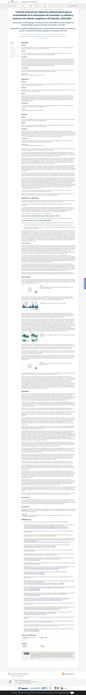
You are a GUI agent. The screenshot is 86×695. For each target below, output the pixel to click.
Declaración (13, 53)
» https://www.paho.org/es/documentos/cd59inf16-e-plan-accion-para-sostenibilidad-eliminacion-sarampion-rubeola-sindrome (46, 528)
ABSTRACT (12, 43)
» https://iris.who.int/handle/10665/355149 (31, 631)
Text (11, 46)
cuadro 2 (28, 359)
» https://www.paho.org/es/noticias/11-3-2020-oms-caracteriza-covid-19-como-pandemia (40, 547)
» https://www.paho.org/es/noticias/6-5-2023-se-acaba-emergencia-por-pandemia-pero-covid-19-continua (43, 600)
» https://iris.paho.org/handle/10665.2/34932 (32, 595)
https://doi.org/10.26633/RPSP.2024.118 (51, 9)
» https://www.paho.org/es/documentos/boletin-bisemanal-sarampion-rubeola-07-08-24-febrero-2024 (42, 609)
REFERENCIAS (13, 54)
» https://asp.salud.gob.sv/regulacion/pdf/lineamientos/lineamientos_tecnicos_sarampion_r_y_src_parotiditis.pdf (44, 584)
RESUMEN (12, 42)
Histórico (11, 57)
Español (72, 1)
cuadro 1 (37, 283)
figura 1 (61, 299)
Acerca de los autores (43, 38)
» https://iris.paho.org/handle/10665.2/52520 (32, 560)
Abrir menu (9, 2)
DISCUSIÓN (13, 50)
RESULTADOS (13, 49)
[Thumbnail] (29, 305)
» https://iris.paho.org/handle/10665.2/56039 (32, 590)
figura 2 (66, 330)
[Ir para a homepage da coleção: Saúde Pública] (12, 1)
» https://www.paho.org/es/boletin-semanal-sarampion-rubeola (35, 614)
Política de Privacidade (64, 692)
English (77, 1)
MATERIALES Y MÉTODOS (15, 47)
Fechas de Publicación (14, 56)
